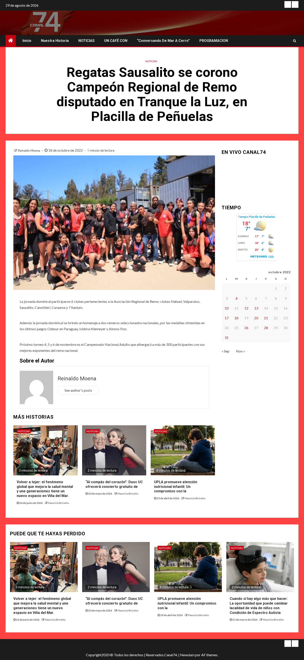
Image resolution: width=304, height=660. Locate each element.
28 (266, 328)
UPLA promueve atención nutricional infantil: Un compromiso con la (175, 486)
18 (236, 318)
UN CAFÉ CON (115, 41)
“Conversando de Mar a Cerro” (163, 41)
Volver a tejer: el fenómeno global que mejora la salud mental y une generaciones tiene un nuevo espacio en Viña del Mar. (45, 489)
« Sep (225, 351)
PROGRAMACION (213, 41)
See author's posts (78, 390)
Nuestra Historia (55, 41)
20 (256, 318)
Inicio (26, 41)
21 (266, 318)
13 (256, 308)
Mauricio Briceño (58, 503)
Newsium (187, 655)
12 (246, 308)
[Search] (294, 41)
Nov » (240, 351)
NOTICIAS (86, 41)
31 (227, 337)
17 (227, 318)
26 (246, 328)
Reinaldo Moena (29, 150)
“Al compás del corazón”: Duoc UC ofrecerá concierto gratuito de (114, 601)
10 (227, 308)
